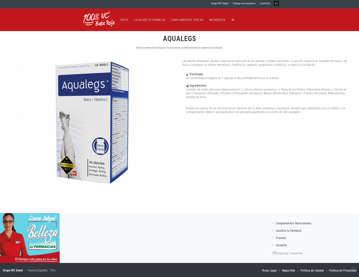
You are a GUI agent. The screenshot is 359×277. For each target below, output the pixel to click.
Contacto (265, 3)
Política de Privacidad (342, 270)
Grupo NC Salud (219, 3)
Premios (281, 238)
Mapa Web (288, 270)
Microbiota (217, 20)
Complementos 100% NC (187, 20)
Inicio (124, 20)
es (276, 3)
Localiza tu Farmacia (149, 20)
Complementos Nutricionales (293, 223)
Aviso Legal (269, 270)
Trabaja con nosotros (244, 3)
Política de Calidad (312, 270)
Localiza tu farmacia (288, 230)
